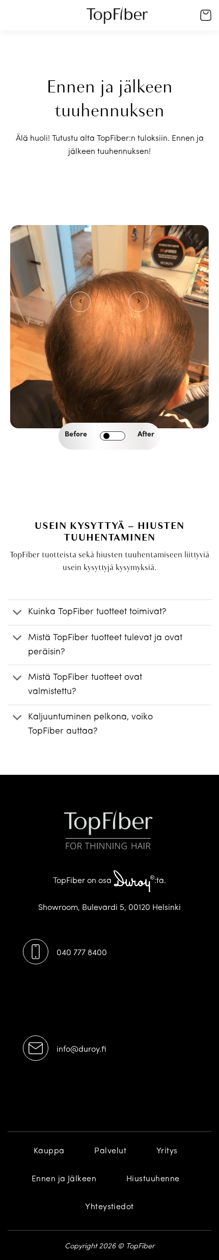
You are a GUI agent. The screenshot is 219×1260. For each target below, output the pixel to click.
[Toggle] (18, 613)
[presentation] (80, 302)
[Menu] (18, 23)
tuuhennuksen (123, 152)
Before (76, 434)
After (146, 434)
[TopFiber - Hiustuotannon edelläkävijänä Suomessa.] (117, 15)
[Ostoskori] (205, 15)
